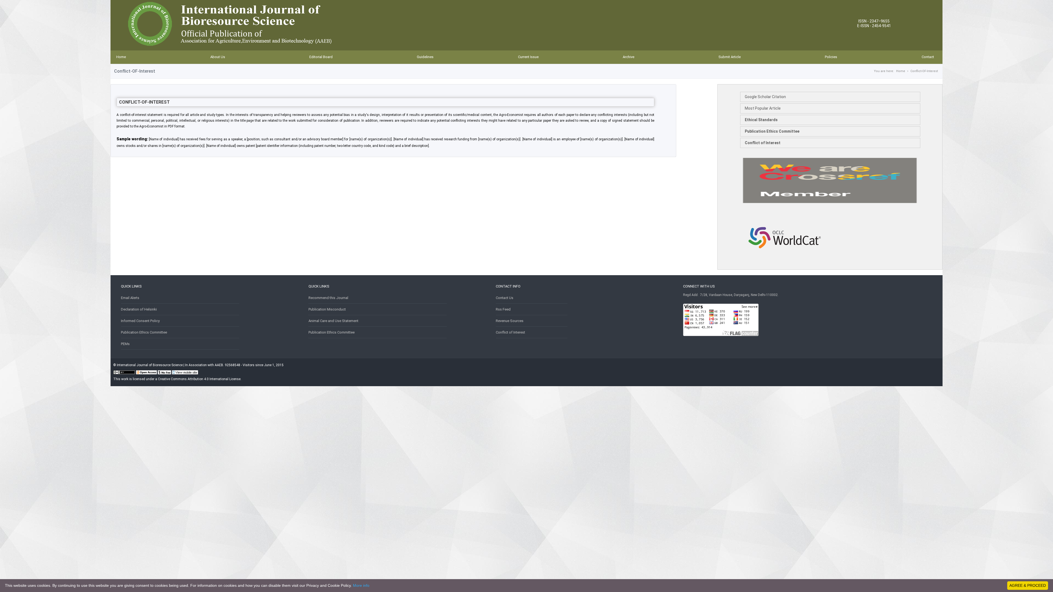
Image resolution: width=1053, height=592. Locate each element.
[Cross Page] (830, 202)
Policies (831, 57)
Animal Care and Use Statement (333, 321)
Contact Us (504, 298)
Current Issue (528, 57)
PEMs (125, 344)
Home (121, 57)
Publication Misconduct (327, 309)
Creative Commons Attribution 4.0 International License (199, 379)
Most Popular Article (763, 108)
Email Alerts (130, 298)
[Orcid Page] (784, 264)
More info (361, 585)
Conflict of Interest (762, 143)
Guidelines (425, 57)
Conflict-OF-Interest (924, 71)
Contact (928, 57)
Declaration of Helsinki (139, 309)
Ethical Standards (761, 120)
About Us (217, 57)
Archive (628, 57)
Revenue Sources (509, 321)
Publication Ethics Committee (772, 131)
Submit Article (729, 57)
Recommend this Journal (328, 298)
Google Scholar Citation (765, 97)
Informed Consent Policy (140, 321)
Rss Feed (503, 309)
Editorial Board (321, 57)
